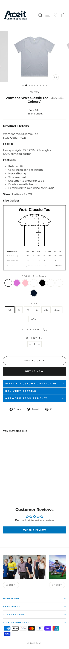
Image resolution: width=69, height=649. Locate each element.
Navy (33, 293)
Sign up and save (16, 622)
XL (46, 309)
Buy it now (34, 371)
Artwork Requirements (26, 398)
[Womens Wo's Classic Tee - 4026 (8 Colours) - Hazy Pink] (13, 484)
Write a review (34, 530)
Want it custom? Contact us (31, 383)
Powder (8, 282)
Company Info (13, 614)
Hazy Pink (25, 282)
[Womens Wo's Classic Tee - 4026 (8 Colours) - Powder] (5, 484)
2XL (57, 309)
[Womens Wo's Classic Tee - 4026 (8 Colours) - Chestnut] (17, 484)
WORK (11, 585)
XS (10, 309)
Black (42, 282)
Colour (34, 276)
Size (34, 303)
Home (34, 91)
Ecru (50, 282)
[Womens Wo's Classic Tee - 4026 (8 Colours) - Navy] (13, 488)
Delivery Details (20, 391)
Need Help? (11, 606)
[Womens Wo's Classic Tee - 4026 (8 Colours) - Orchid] (9, 484)
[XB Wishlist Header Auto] (55, 15)
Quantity (34, 338)
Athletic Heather (59, 282)
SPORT (57, 585)
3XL (33, 318)
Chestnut (33, 282)
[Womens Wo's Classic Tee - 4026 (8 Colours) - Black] (21, 484)
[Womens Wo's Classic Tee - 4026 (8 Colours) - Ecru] (5, 488)
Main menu (11, 598)
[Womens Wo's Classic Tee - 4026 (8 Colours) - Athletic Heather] (9, 488)
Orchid (16, 282)
